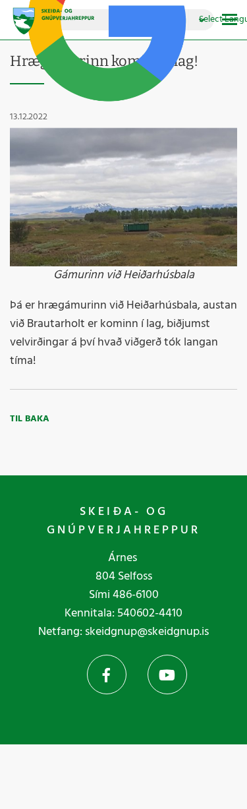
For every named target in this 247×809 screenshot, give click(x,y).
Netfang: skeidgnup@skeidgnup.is (123, 632)
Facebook (106, 674)
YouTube (167, 674)
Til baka (29, 419)
